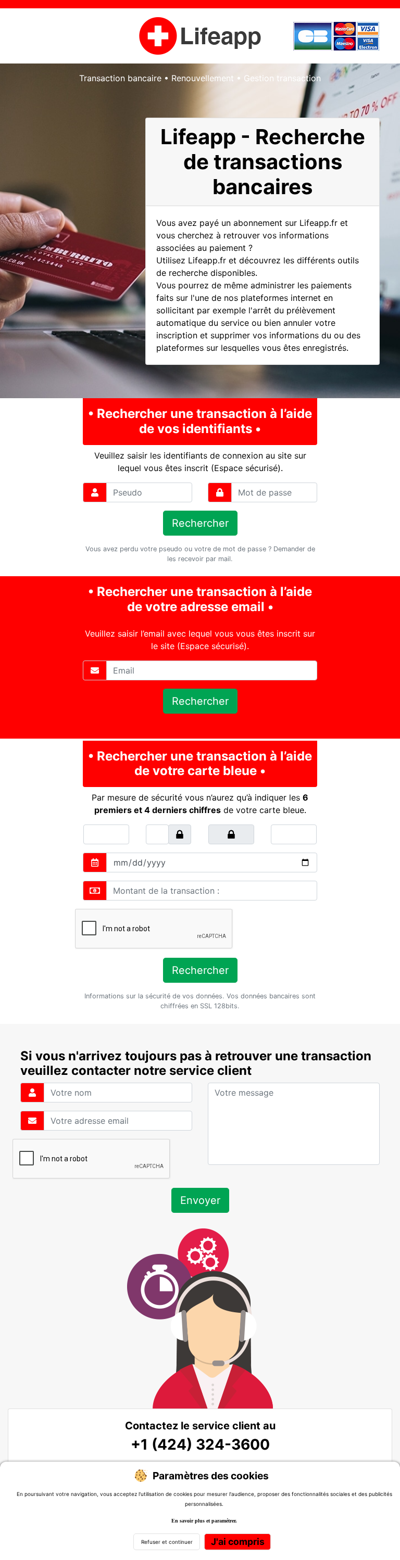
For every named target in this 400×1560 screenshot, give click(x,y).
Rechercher (200, 523)
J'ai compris (238, 1541)
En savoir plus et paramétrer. (204, 1521)
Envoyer (200, 1200)
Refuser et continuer (167, 1542)
